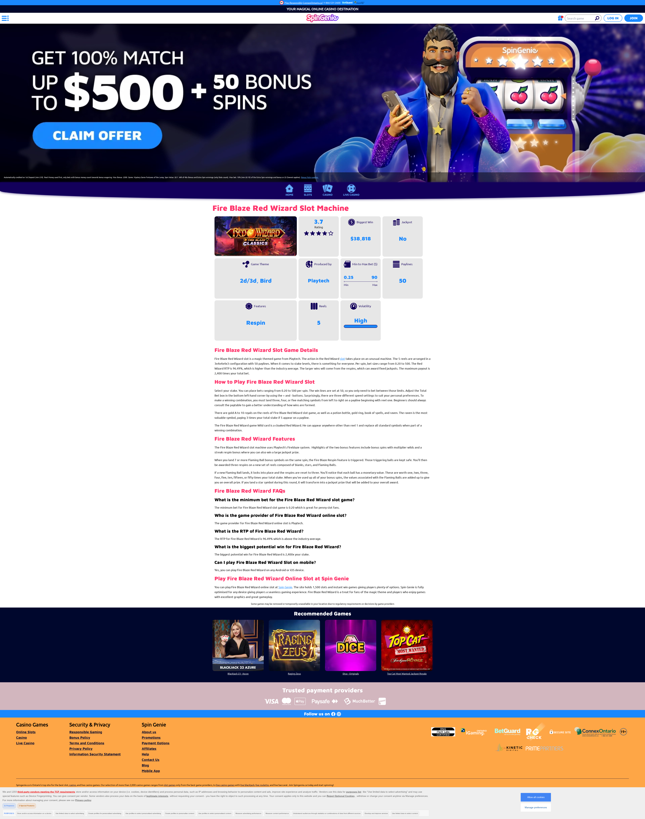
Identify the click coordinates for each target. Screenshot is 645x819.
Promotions (151, 737)
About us (149, 732)
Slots (308, 194)
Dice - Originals (351, 673)
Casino (328, 194)
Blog (145, 765)
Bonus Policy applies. (309, 177)
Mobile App (151, 771)
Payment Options (155, 743)
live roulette (262, 784)
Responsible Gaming (85, 732)
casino (72, 784)
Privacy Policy (81, 748)
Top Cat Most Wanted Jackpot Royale (407, 673)
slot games (169, 784)
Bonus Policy (79, 737)
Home (289, 194)
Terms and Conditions (86, 743)
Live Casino (351, 194)
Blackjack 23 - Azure (238, 673)
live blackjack (247, 784)
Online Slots (26, 732)
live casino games (225, 784)
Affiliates (149, 748)
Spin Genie (285, 587)
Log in (613, 18)
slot (342, 358)
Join (634, 18)
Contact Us (150, 760)
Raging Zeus (294, 673)
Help (145, 754)
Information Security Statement (95, 754)
